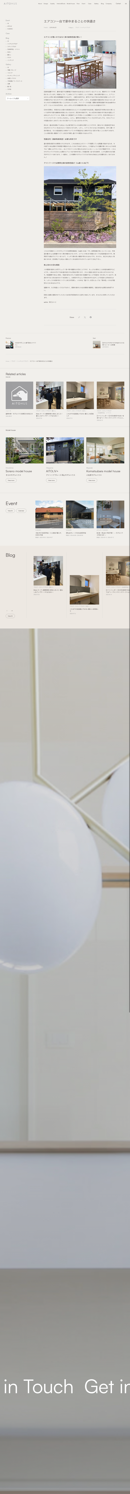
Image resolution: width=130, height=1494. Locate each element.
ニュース (8, 411)
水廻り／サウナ (11, 78)
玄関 (8, 84)
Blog (7, 38)
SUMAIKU (10, 29)
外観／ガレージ (11, 70)
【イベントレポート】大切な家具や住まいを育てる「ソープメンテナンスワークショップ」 (110, 418)
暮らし (9, 55)
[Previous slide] (7, 610)
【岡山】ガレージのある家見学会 (76, 533)
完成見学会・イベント (13, 49)
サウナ (9, 57)
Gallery (8, 64)
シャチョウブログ (85, 27)
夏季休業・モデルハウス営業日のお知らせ (19, 414)
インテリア (10, 60)
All (8, 23)
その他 (9, 89)
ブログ (77, 27)
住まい (9, 52)
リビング (9, 73)
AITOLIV (9, 26)
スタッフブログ (11, 46)
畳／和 (9, 86)
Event (8, 20)
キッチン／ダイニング (13, 75)
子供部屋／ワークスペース (14, 81)
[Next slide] (11, 610)
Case (8, 33)
